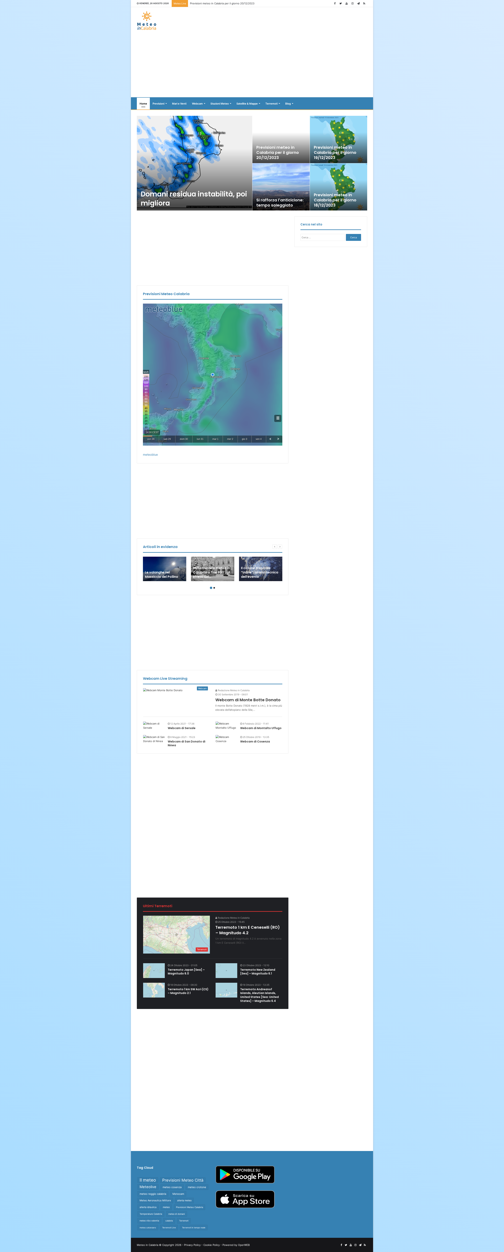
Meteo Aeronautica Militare (155, 1200)
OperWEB (244, 1244)
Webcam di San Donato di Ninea (186, 743)
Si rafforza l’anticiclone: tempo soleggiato (280, 202)
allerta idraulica (148, 1207)
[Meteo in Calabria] (147, 20)
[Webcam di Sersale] (154, 726)
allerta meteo (184, 1200)
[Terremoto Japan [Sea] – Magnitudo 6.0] (154, 970)
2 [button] (214, 588)
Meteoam (178, 1193)
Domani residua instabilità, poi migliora (194, 198)
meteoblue (150, 454)
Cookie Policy (211, 1244)
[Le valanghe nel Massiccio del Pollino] (164, 569)
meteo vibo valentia (149, 1220)
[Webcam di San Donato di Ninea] (154, 739)
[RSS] (364, 3)
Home (143, 103)
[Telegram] (358, 3)
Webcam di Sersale (181, 728)
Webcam (197, 103)
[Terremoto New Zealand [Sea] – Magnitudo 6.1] (226, 970)
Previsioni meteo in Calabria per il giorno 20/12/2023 (277, 152)
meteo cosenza (172, 1187)
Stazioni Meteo (219, 103)
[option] (252, 163)
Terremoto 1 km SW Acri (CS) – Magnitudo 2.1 (188, 991)
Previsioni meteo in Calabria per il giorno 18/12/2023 (335, 200)
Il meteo (148, 1180)
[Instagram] (352, 3)
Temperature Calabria (151, 1214)
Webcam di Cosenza (255, 741)
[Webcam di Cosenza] (226, 739)
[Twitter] (341, 3)
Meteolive (148, 1187)
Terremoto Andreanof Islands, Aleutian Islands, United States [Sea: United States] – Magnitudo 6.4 (259, 995)
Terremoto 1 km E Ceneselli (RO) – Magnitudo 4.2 (247, 930)
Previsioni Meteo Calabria (189, 1207)
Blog (288, 103)
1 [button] (211, 588)
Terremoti (271, 103)
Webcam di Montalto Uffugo (261, 728)
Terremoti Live (169, 1227)
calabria (169, 1220)
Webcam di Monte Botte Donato (248, 700)
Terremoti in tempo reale (193, 1227)
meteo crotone (197, 1187)
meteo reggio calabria (153, 1193)
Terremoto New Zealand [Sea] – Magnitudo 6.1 (257, 972)
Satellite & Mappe (247, 103)
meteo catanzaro (148, 1227)
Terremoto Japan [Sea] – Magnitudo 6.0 (186, 972)
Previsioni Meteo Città (182, 1180)
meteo (166, 1207)
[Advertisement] (252, 65)
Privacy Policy (192, 1244)
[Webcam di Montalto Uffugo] (226, 726)
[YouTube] (346, 3)
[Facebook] (335, 3)
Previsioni (158, 103)
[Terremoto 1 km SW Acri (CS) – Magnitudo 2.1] (154, 990)
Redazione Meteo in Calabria (233, 690)
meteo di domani (176, 1214)
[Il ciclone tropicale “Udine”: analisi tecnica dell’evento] (260, 569)
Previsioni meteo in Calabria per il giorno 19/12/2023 (335, 152)
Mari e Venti (179, 103)
